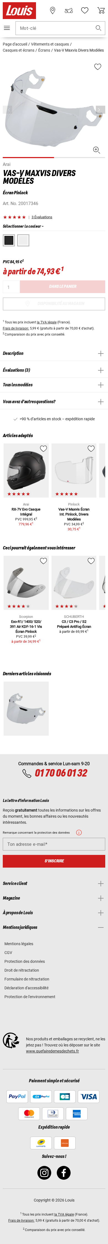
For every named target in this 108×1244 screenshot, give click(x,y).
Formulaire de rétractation (26, 979)
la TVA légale (46, 322)
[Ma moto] (69, 10)
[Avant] (100, 110)
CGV (8, 952)
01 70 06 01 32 (61, 773)
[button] (98, 28)
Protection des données (24, 961)
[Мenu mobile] (7, 28)
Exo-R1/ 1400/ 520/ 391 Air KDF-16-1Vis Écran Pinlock (26, 627)
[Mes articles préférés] (85, 10)
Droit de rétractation (21, 970)
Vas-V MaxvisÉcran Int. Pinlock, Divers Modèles (73, 514)
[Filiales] (52, 10)
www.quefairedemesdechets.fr (52, 1051)
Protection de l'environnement (29, 997)
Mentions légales (18, 944)
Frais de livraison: (16, 328)
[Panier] (101, 10)
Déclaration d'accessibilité (26, 988)
